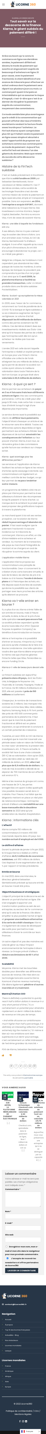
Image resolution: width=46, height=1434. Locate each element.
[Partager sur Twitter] (21, 1066)
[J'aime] (3, 1055)
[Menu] (3, 4)
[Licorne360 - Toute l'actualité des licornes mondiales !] (23, 4)
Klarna (15, 18)
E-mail (9, 1223)
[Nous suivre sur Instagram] (23, 1421)
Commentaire (12, 1189)
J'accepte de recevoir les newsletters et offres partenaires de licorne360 (21, 1262)
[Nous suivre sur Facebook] (20, 1421)
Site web (9, 1234)
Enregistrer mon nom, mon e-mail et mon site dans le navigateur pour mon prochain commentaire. (22, 1250)
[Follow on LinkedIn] (26, 1421)
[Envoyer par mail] (25, 1066)
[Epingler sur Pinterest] (30, 1066)
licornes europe (26, 18)
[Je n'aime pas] (11, 1055)
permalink (29, 1078)
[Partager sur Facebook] (16, 1066)
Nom (8, 1211)
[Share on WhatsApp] (11, 1066)
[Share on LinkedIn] (34, 1066)
